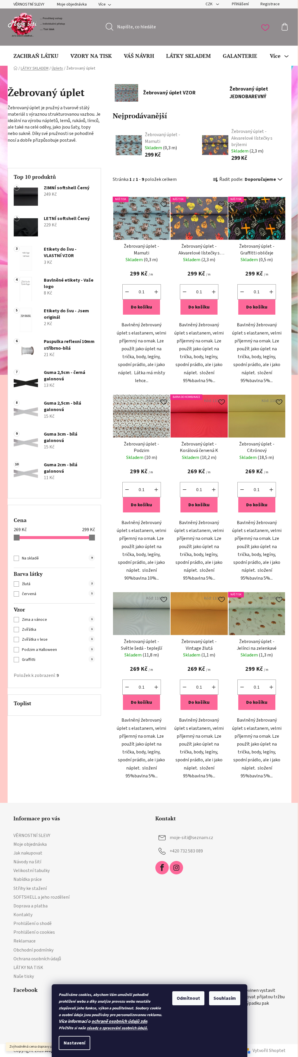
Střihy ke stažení (30, 888)
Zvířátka (57, 630)
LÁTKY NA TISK (28, 967)
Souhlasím (224, 998)
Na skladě (57, 558)
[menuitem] (36, 56)
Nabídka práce (27, 879)
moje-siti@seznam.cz (191, 837)
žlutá (57, 584)
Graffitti (57, 660)
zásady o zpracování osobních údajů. (117, 1028)
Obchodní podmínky (33, 950)
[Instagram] (176, 867)
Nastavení (74, 1043)
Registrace (270, 4)
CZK (209, 4)
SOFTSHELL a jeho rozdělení (41, 897)
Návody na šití (27, 862)
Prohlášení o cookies (34, 932)
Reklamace (24, 941)
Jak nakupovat (27, 853)
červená (57, 594)
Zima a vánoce (57, 620)
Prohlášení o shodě (32, 923)
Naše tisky (23, 976)
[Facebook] (162, 867)
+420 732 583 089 (186, 851)
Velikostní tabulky (31, 870)
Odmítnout (188, 998)
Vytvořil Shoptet (269, 1050)
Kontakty (22, 915)
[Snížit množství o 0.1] (127, 292)
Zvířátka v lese (57, 639)
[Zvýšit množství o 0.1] (156, 292)
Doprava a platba (30, 906)
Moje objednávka (72, 4)
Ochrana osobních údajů (37, 959)
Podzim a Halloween (57, 650)
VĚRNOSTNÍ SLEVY (28, 4)
